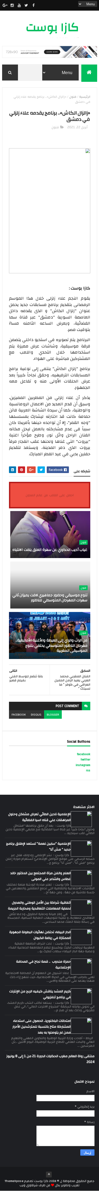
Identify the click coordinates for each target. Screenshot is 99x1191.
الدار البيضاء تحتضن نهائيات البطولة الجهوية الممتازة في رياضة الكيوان (40, 935)
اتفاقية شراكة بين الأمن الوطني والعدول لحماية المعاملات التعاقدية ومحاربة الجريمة (39, 905)
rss (88, 770)
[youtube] (19, 5)
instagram (83, 765)
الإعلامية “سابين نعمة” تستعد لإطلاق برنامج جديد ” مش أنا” (38, 846)
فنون (72, 97)
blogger (53, 714)
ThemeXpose (14, 1181)
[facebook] (33, 5)
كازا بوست (52, 27)
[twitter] (26, 5)
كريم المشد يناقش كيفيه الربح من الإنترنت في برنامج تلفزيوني (40, 994)
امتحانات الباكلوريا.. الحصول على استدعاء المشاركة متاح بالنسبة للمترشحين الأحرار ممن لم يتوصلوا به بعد (41, 1027)
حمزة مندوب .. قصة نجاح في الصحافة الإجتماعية (43, 964)
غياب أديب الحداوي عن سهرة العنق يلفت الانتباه (49, 549)
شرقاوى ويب (29, 1185)
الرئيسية (84, 97)
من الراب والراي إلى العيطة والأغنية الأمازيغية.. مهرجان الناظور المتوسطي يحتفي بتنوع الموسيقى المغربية (52, 645)
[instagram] (12, 5)
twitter (85, 759)
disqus (36, 714)
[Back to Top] (49, 1174)
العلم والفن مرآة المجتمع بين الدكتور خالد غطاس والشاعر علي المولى (40, 876)
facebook (19, 714)
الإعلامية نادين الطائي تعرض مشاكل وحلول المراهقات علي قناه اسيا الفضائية (39, 817)
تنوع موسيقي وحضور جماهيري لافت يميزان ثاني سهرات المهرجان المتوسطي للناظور (50, 598)
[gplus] (5, 5)
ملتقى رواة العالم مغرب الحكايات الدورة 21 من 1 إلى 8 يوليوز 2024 (50, 1059)
